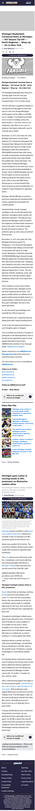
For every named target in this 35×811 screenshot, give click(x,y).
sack (5, 595)
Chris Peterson (9, 495)
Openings (24, 768)
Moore (4, 592)
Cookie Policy (6, 782)
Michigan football (8, 566)
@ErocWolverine (8, 372)
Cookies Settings (7, 791)
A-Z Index (24, 785)
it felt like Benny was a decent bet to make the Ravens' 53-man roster (17, 686)
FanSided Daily (7, 775)
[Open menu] (3, 3)
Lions (7, 557)
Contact (4, 771)
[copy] (13, 52)
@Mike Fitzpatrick (8, 377)
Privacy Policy (6, 778)
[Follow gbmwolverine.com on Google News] (30, 396)
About (3, 768)
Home (4, 462)
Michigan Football (12, 754)
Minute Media (11, 795)
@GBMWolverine (8, 375)
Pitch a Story (26, 775)
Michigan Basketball (13, 462)
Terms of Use (26, 778)
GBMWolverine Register (15, 347)
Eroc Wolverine (9, 48)
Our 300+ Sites (26, 771)
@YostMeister (7, 380)
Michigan (5, 531)
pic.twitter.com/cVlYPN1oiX (12, 576)
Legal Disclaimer (27, 782)
